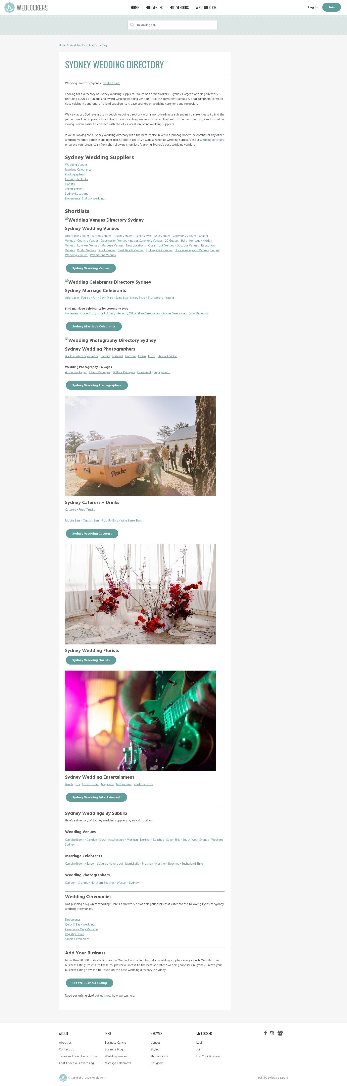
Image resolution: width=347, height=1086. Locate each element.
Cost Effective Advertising (76, 1063)
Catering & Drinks (76, 179)
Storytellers (155, 298)
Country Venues (88, 240)
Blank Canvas (143, 236)
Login (199, 1042)
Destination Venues (114, 240)
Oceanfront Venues (161, 245)
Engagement (162, 372)
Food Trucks (87, 509)
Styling (155, 1049)
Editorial (117, 356)
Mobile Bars (73, 520)
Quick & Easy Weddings (80, 924)
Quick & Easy (106, 313)
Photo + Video (167, 356)
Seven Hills (173, 840)
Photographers (75, 174)
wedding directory (212, 140)
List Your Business (208, 1056)
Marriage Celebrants (78, 169)
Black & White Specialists (81, 356)
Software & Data (278, 1078)
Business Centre (115, 1042)
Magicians (107, 784)
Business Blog (114, 1049)
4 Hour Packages (76, 372)
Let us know (103, 995)
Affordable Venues (77, 236)
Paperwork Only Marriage (81, 929)
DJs (78, 784)
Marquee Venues (112, 245)
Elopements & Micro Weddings (85, 198)
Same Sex (121, 298)
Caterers (70, 509)
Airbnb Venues (101, 236)
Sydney (102, 45)
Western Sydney (128, 882)
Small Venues (106, 250)
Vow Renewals (199, 313)
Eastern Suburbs (97, 863)
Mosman (132, 840)
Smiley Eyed (137, 298)
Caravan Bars (91, 520)
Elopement (72, 313)
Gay (102, 298)
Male (110, 298)
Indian (142, 356)
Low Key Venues (88, 245)
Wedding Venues (76, 165)
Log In (312, 7)
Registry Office (74, 934)
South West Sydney (196, 840)
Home (62, 45)
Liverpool (116, 863)
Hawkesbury (116, 840)
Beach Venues (123, 236)
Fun (95, 298)
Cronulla (83, 882)
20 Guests (172, 240)
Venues (155, 1042)
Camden (92, 840)
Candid (105, 356)
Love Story (89, 313)
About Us (65, 1042)
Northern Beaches (152, 840)
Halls (184, 240)
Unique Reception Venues (192, 250)
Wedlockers (26, 7)
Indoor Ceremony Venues (146, 240)
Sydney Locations (76, 193)
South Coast (111, 83)
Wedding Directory (82, 45)
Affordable (72, 298)
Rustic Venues (86, 250)
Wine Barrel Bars (131, 520)
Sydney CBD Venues (159, 250)
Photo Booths (143, 784)
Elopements (73, 919)
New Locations (136, 245)
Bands (69, 784)
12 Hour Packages (124, 372)
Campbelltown (74, 840)
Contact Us (66, 1049)
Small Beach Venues (131, 250)
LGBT (151, 356)
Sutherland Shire (192, 863)
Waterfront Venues (103, 255)
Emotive (130, 356)
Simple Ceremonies (174, 313)
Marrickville (132, 863)
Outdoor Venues (188, 245)
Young (169, 298)
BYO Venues (162, 236)
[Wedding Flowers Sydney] (140, 643)
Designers (157, 1063)
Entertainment (74, 189)
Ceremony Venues (185, 236)
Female (85, 298)
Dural (102, 840)
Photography (159, 1056)
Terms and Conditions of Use (78, 1056)
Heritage (194, 240)
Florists (70, 184)
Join (332, 7)
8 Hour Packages (99, 372)
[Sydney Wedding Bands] (140, 770)
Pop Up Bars (110, 520)
